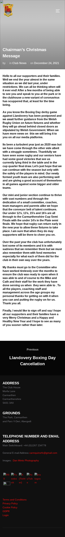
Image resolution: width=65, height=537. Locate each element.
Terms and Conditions (15, 499)
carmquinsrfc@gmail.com (43, 452)
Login (6, 515)
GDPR (6, 511)
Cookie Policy (10, 507)
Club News (19, 63)
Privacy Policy (10, 503)
